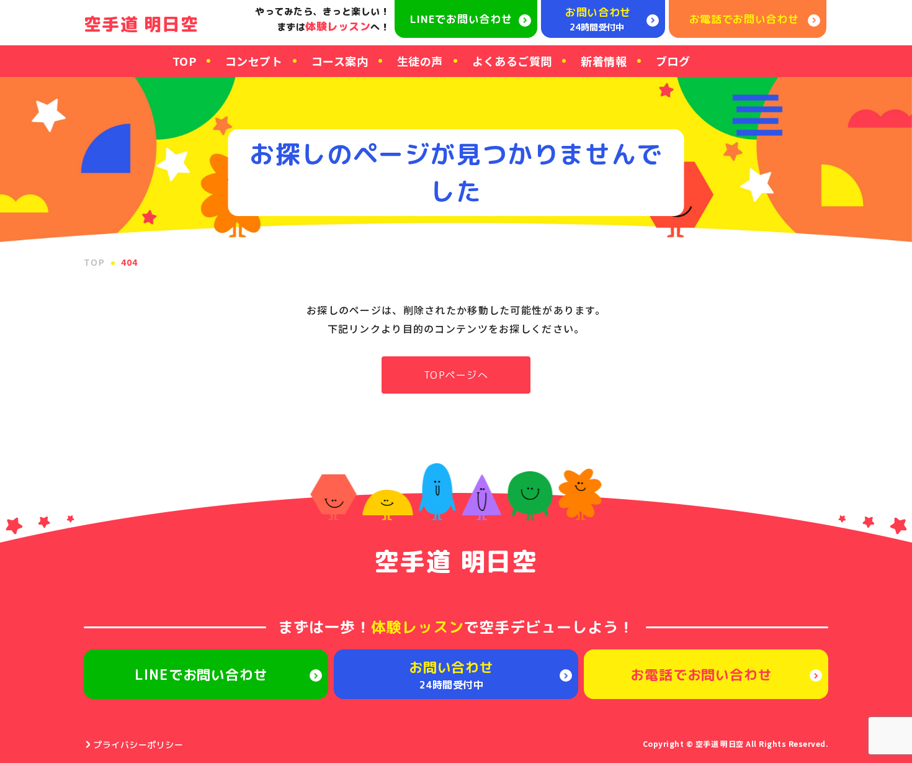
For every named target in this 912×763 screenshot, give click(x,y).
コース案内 (339, 61)
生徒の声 (420, 61)
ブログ (673, 61)
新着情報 (604, 61)
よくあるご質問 (512, 61)
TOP (184, 61)
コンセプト (253, 61)
